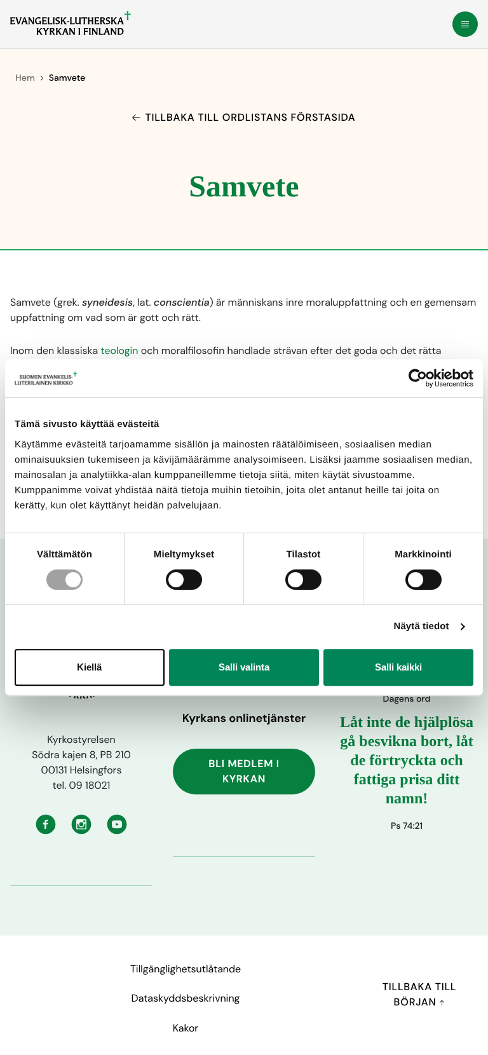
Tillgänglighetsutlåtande (185, 969)
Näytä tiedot (421, 626)
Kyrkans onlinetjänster (244, 718)
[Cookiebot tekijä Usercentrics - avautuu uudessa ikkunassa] (417, 378)
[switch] (184, 579)
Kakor (185, 1028)
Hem (25, 78)
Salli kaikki (398, 667)
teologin (119, 350)
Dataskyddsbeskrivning (186, 998)
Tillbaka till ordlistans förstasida (250, 117)
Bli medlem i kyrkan (244, 771)
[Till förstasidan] (70, 23)
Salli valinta (244, 667)
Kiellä (89, 667)
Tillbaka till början (420, 994)
